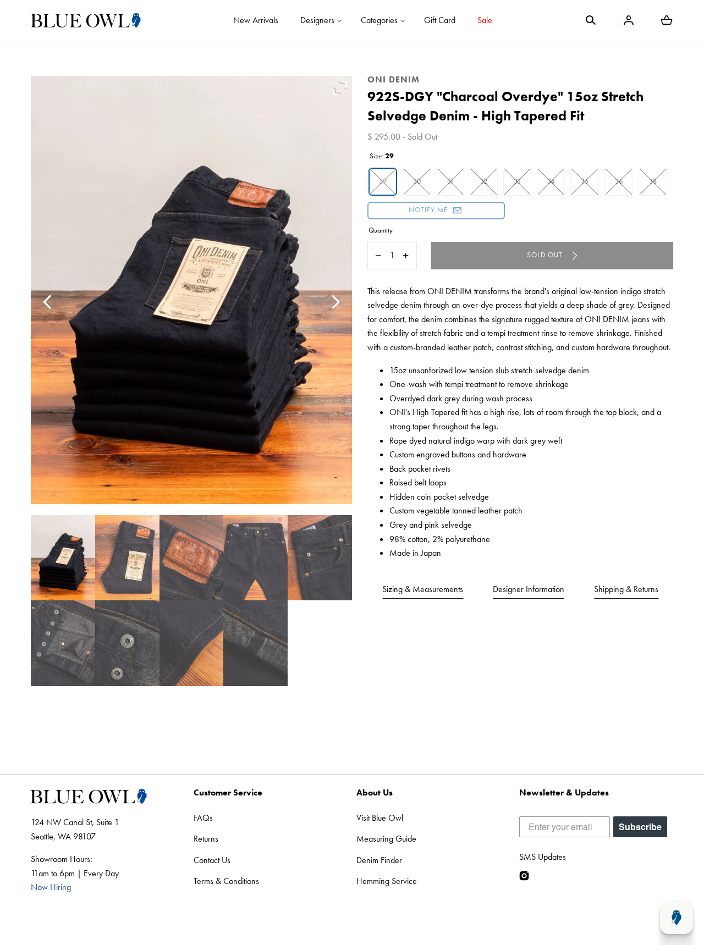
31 (450, 181)
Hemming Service (386, 881)
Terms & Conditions (226, 881)
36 (619, 181)
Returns (206, 838)
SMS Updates (542, 857)
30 (417, 181)
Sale (484, 20)
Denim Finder (379, 860)
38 (653, 181)
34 (550, 181)
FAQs (203, 818)
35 (584, 181)
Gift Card (439, 20)
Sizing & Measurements (422, 589)
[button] (590, 20)
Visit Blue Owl (379, 818)
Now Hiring (51, 887)
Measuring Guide (386, 838)
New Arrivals (255, 20)
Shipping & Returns (626, 589)
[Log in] (628, 20)
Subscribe (640, 826)
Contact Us (212, 860)
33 (517, 181)
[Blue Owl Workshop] (86, 20)
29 (383, 181)
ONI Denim (393, 79)
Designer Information (528, 589)
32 (483, 181)
